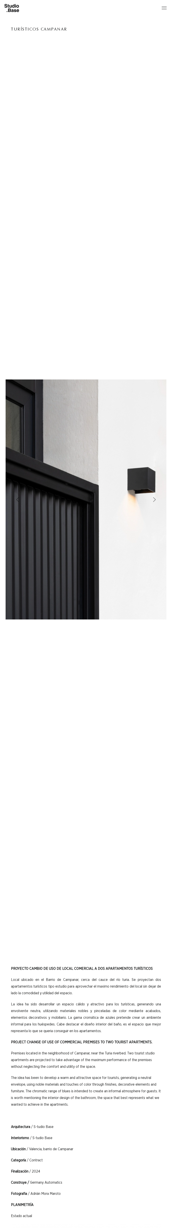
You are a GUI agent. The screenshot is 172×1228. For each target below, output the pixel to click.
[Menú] (164, 8)
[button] (18, 499)
